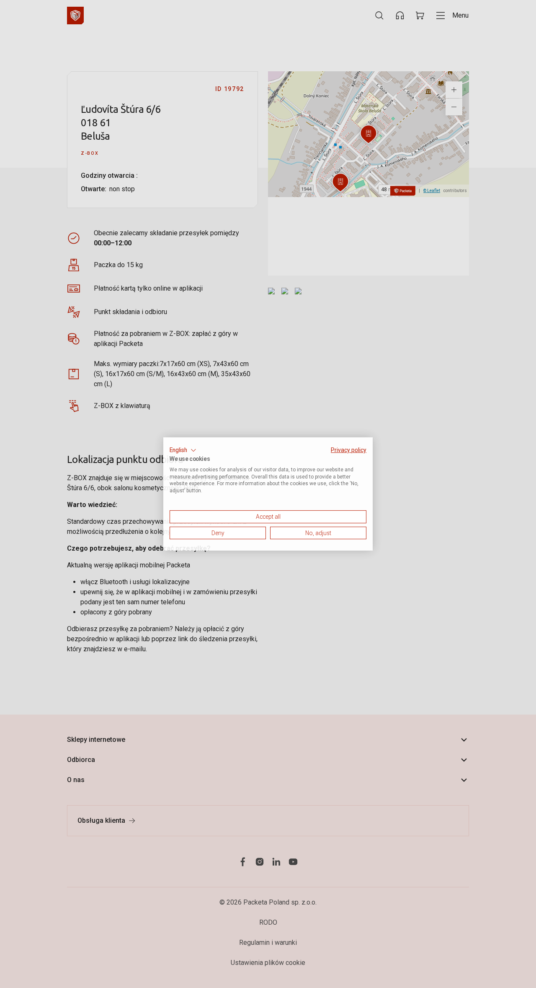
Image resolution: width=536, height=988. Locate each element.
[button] (183, 450)
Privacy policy (348, 450)
